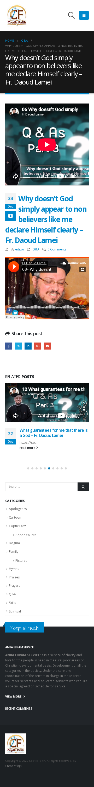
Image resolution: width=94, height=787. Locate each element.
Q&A (35, 249)
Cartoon (15, 517)
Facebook (8, 346)
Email (47, 346)
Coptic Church (25, 535)
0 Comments (57, 249)
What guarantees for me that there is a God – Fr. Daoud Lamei (53, 432)
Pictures (21, 560)
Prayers (14, 585)
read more (28, 448)
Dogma (14, 543)
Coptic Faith (17, 526)
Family (13, 551)
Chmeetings (13, 766)
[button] (72, 15)
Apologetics (18, 509)
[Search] (83, 486)
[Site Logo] (16, 15)
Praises (14, 577)
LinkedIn (28, 346)
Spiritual (15, 611)
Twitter (18, 346)
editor (19, 249)
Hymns (14, 568)
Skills (12, 603)
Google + (37, 346)
